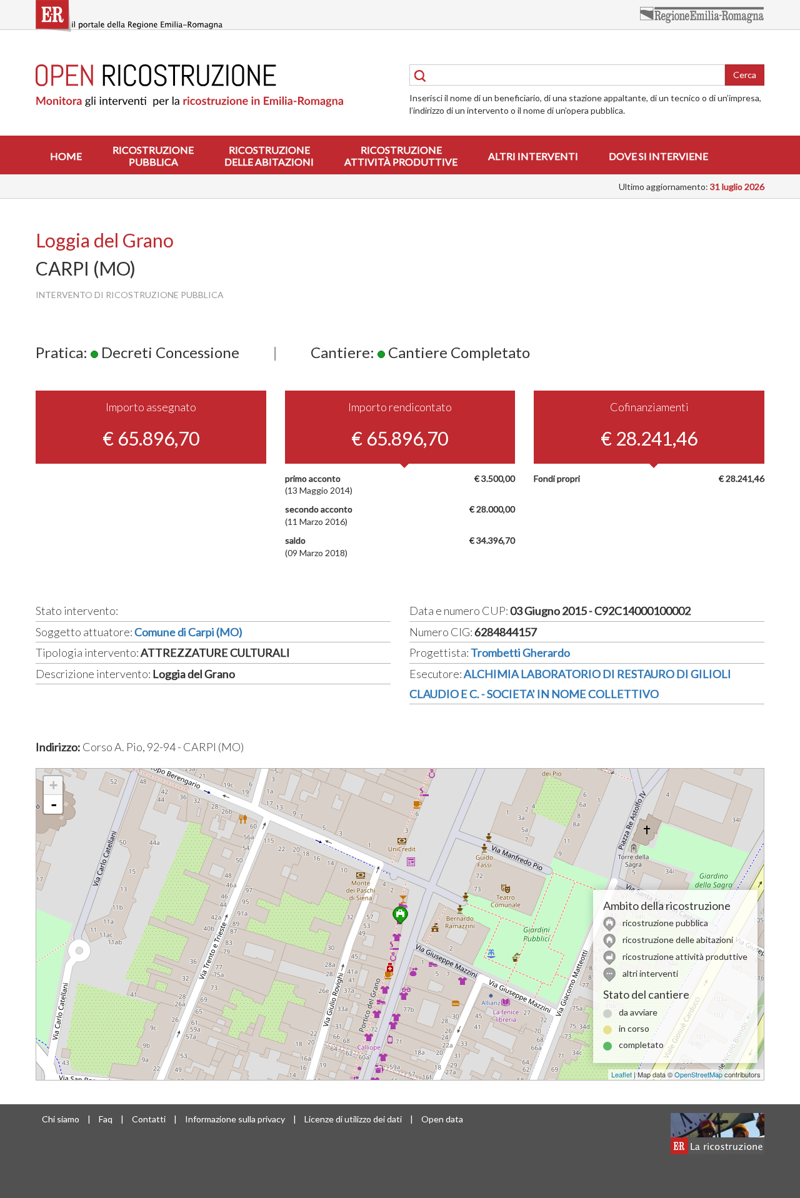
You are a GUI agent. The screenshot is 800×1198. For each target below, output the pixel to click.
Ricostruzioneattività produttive (401, 155)
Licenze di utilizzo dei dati (353, 1119)
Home (66, 156)
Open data (442, 1119)
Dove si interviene (658, 156)
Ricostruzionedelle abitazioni (269, 155)
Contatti (149, 1119)
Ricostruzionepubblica (153, 155)
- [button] (53, 804)
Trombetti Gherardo (520, 652)
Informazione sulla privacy (235, 1119)
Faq (105, 1119)
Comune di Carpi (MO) (188, 632)
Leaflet (621, 1074)
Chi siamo (60, 1119)
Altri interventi (533, 156)
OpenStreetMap (698, 1074)
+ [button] (53, 785)
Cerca (744, 74)
